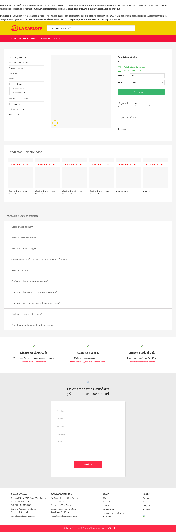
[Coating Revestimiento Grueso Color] (20, 173)
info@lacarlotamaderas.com (23, 516)
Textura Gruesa (18, 88)
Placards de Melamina (18, 99)
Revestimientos (15, 84)
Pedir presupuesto (141, 92)
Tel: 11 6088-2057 (58, 502)
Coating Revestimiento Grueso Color (18, 192)
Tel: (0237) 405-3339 (20, 502)
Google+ (146, 505)
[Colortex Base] (128, 173)
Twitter (146, 502)
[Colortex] (155, 173)
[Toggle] (43, 57)
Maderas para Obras (18, 57)
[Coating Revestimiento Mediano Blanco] (101, 173)
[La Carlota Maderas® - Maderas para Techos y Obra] (26, 28)
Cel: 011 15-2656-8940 (21, 505)
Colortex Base (122, 191)
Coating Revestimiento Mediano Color (72, 192)
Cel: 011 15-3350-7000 (61, 505)
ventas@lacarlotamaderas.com (64, 516)
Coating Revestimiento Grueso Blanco (45, 192)
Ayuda (33, 38)
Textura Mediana (18, 92)
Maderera (13, 73)
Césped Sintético (16, 109)
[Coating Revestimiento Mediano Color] (74, 173)
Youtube (146, 509)
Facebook (147, 498)
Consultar (57, 38)
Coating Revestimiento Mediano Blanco (99, 192)
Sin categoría (14, 115)
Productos (23, 38)
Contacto (107, 517)
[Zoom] (55, 123)
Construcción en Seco (18, 68)
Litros (120, 82)
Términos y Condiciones (113, 513)
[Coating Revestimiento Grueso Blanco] (47, 173)
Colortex (147, 191)
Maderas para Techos (18, 63)
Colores (121, 75)
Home (13, 38)
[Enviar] (132, 28)
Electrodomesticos (17, 104)
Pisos (11, 79)
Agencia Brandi (108, 528)
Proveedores (44, 38)
